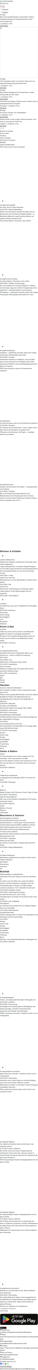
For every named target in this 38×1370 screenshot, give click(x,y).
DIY (1, 869)
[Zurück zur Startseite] (19, 3)
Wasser (2, 680)
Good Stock (4, 1337)
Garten (2, 806)
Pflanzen (3, 810)
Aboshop (3, 1355)
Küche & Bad (4, 133)
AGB (26, 1369)
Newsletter (14, 1355)
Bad (1, 678)
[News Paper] (19, 1306)
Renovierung (4, 864)
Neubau (2, 733)
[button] (1, 7)
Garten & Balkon (5, 138)
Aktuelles (21, 1332)
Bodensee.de (21, 1348)
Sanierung (3, 866)
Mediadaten (28, 1332)
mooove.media (22, 1343)
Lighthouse (29, 1348)
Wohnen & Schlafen (6, 131)
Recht (2, 748)
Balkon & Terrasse (6, 808)
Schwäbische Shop (26, 1337)
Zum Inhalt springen (6, 1)
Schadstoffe (4, 741)
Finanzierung (4, 744)
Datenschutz (21, 1369)
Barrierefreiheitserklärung (8, 1369)
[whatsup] (8, 1364)
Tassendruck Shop (14, 1337)
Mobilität (3, 142)
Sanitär (2, 682)
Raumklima (3, 621)
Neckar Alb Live (11, 1348)
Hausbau (3, 135)
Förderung (3, 746)
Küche (2, 675)
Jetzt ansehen (4, 26)
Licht (1, 619)
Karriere (15, 1332)
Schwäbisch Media (6, 1332)
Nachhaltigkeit (4, 617)
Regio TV (3, 1348)
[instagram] (3, 1364)
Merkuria (8, 1343)
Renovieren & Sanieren (7, 140)
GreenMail (10, 1359)
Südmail (2, 1343)
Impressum (31, 1369)
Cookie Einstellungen (5, 1366)
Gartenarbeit (4, 812)
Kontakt (8, 1355)
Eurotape (14, 1343)
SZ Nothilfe (3, 1359)
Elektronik (3, 624)
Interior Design (5, 615)
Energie (2, 737)
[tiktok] (5, 1364)
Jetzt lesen (3, 88)
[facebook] (1, 1364)
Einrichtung (3, 612)
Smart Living (4, 735)
